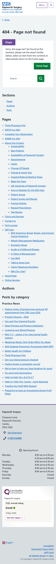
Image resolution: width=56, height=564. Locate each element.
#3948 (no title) (12, 138)
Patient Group (18, 194)
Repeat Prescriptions (21, 207)
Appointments (18, 159)
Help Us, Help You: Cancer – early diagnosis (26, 381)
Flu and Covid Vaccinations (18, 373)
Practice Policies (18, 203)
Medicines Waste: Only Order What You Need (27, 342)
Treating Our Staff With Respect (21, 386)
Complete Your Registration (19, 134)
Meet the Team (18, 181)
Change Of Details (20, 168)
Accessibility (48, 546)
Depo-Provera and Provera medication (24, 325)
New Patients (17, 150)
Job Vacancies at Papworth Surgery (28, 185)
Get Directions (15, 432)
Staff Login (49, 552)
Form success (11, 225)
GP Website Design (37, 556)
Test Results (16, 212)
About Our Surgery (14, 143)
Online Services (12, 280)
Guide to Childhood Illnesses (25, 249)
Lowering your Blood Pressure (20, 330)
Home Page (42, 65)
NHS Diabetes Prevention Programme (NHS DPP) (29, 346)
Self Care (9, 229)
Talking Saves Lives (20, 262)
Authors (11, 105)
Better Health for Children (18, 351)
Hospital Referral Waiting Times (26, 177)
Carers (14, 164)
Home (7, 20)
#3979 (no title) (12, 130)
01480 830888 (15, 438)
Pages (9, 101)
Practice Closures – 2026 (17, 317)
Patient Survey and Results (24, 199)
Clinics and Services (14, 216)
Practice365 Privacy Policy (42, 549)
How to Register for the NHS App (27, 190)
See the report (13, 518)
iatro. (51, 556)
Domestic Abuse (19, 245)
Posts (9, 110)
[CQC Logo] (13, 494)
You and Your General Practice (20, 321)
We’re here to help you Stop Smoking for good (28, 368)
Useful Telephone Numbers (24, 267)
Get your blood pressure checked (21, 359)
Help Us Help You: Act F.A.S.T (19, 377)
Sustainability (17, 146)
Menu (42, 5)
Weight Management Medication (28, 240)
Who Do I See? (18, 271)
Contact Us (10, 221)
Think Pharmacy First (15, 125)
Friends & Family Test (21, 172)
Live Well (15, 258)
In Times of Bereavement (23, 254)
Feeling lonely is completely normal (22, 364)
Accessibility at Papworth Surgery (27, 155)
